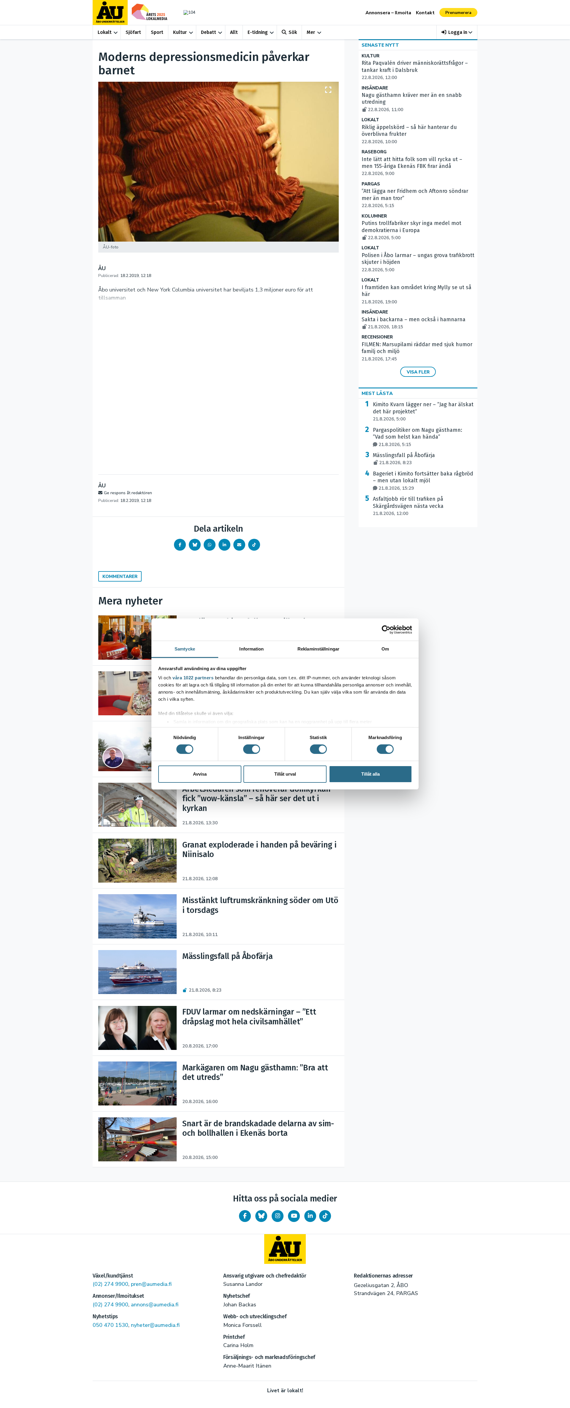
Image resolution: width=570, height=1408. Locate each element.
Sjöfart (133, 32)
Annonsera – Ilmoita (388, 13)
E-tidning (258, 32)
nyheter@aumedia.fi (155, 1325)
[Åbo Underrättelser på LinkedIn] (310, 1216)
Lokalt (105, 32)
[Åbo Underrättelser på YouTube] (294, 1216)
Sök (293, 32)
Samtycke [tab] (185, 648)
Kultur (180, 32)
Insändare (375, 88)
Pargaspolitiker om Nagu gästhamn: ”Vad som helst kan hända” (417, 437)
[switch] (251, 749)
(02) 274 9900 (110, 1284)
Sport (157, 32)
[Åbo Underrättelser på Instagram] (278, 1216)
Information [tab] (251, 648)
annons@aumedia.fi (154, 1304)
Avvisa (200, 774)
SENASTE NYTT (380, 45)
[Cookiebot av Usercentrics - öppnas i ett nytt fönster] (386, 629)
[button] (457, 32)
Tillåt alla (370, 774)
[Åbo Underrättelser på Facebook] (245, 1216)
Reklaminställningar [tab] (318, 648)
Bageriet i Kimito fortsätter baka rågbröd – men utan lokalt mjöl (423, 480)
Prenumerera (458, 12)
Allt (234, 32)
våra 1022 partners (192, 677)
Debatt (208, 32)
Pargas (371, 184)
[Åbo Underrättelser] (285, 1249)
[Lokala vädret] (186, 12)
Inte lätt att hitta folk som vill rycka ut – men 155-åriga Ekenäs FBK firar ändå (412, 166)
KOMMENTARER (119, 576)
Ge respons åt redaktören (128, 493)
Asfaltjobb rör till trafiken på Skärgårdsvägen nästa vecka (408, 506)
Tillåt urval (285, 774)
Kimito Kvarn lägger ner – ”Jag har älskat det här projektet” (423, 411)
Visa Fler (418, 372)
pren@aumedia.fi (151, 1284)
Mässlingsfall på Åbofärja (404, 459)
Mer (311, 32)
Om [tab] (385, 648)
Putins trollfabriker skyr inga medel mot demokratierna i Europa (411, 230)
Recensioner (377, 337)
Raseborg (374, 152)
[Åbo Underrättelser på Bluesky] (261, 1216)
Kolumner (374, 216)
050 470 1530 (110, 1325)
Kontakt (425, 13)
